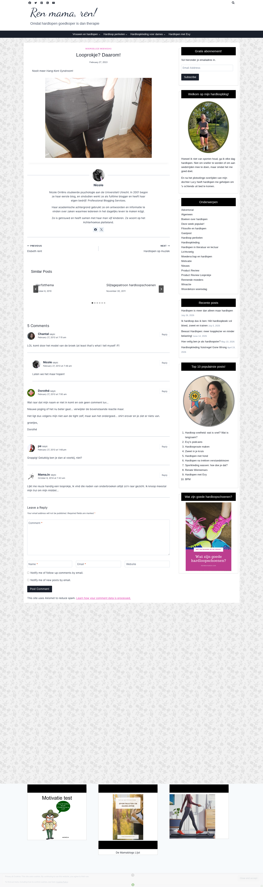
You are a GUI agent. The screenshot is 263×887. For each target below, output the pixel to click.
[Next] (161, 289)
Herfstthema (45, 285)
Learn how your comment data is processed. (103, 598)
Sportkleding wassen (197, 465)
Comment (35, 522)
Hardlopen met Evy (179, 34)
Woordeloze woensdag (98, 49)
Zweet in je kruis (194, 451)
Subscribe (190, 77)
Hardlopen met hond (196, 456)
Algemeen (187, 214)
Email (81, 564)
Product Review (190, 270)
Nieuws (185, 265)
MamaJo (44, 474)
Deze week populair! (192, 223)
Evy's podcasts (193, 442)
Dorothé (43, 391)
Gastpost (186, 233)
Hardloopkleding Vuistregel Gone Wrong (204, 347)
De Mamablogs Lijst (128, 852)
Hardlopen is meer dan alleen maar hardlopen (207, 310)
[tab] (92, 303)
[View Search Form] (233, 2)
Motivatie (186, 261)
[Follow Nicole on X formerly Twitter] (101, 229)
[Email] (53, 2)
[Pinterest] (41, 2)
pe (39, 446)
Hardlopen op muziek (157, 249)
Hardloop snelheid (195, 432)
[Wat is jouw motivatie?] (56, 817)
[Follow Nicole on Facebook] (95, 229)
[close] (132, 875)
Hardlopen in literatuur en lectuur (199, 247)
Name (33, 564)
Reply (164, 334)
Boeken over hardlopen (194, 219)
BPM (188, 479)
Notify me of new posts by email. (50, 580)
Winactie (186, 284)
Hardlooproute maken (197, 446)
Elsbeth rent (34, 249)
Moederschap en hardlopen (196, 256)
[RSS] (47, 2)
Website (131, 564)
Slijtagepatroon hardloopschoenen (131, 285)
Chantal (43, 334)
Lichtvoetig (187, 251)
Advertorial (187, 209)
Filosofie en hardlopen (193, 228)
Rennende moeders (192, 279)
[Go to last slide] (35, 289)
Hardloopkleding (190, 242)
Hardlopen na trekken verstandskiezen (207, 460)
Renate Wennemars (196, 470)
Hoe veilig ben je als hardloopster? (201, 341)
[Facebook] (29, 2)
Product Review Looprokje (196, 275)
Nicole (98, 185)
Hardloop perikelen (192, 237)
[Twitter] (35, 2)
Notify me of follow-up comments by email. (56, 572)
